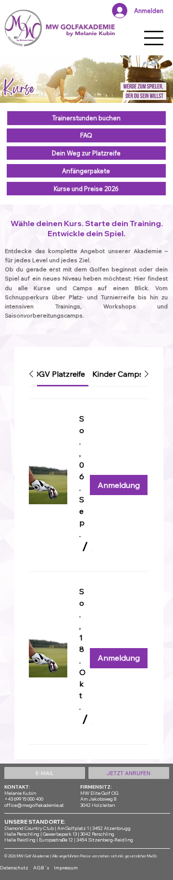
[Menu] (154, 38)
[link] (59, 374)
